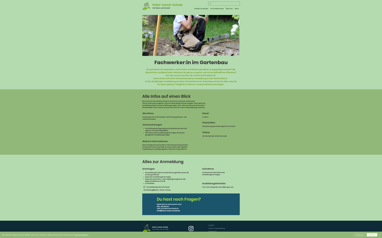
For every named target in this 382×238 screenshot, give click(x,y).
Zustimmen (372, 235)
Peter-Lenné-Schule (167, 5)
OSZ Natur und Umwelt (161, 8)
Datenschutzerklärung (81, 235)
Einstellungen (359, 235)
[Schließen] (379, 234)
